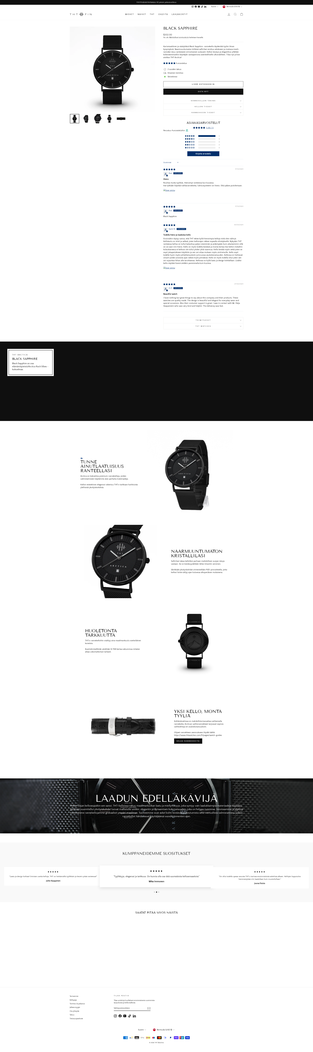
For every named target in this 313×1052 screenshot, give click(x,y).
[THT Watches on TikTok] (129, 1015)
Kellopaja (73, 1000)
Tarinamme (74, 996)
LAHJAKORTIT (180, 14)
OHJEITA (163, 14)
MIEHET (129, 14)
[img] (169, 169)
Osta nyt (203, 91)
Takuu (72, 1015)
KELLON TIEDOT (203, 106)
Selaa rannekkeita (188, 741)
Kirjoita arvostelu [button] (203, 154)
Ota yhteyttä (74, 1011)
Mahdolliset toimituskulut (179, 37)
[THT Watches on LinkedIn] (134, 1015)
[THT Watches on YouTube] (124, 1015)
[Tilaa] (149, 1008)
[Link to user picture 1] (169, 195)
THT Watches (203, 326)
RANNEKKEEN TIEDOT (203, 112)
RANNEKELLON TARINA (203, 101)
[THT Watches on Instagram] (115, 1015)
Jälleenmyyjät (75, 1007)
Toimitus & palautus (77, 1004)
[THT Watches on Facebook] (120, 1015)
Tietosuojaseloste (76, 1019)
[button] (169, 63)
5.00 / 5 (209, 128)
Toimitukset (203, 320)
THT (152, 14)
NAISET (142, 14)
